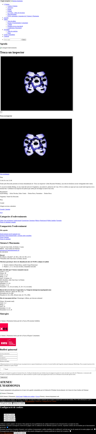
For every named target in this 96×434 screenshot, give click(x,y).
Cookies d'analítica (9, 418)
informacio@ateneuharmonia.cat (9, 250)
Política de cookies (29, 396)
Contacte (6, 36)
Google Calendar (5, 209)
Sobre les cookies (9, 414)
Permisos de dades (4, 361)
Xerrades (59, 220)
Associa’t (10, 7)
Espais (9, 9)
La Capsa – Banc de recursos (16, 12)
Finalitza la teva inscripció (15, 26)
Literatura (32, 220)
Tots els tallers (12, 21)
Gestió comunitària (9, 34)
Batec (9, 33)
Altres (2, 220)
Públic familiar (51, 220)
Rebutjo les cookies (19, 403)
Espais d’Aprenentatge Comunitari (18, 23)
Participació (43, 220)
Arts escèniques (4, 174)
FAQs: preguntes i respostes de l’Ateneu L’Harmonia (23, 16)
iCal (1, 212)
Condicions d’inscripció (15, 28)
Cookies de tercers (9, 420)
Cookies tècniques (9, 416)
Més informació (29, 401)
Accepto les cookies (6, 403)
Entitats (10, 11)
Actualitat (6, 29)
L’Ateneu (6, 4)
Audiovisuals (17, 220)
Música (37, 220)
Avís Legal (19, 396)
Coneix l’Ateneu (12, 6)
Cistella (10, 24)
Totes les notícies (13, 31)
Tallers (6, 19)
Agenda (6, 18)
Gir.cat (38, 396)
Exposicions (25, 220)
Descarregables (12, 14)
